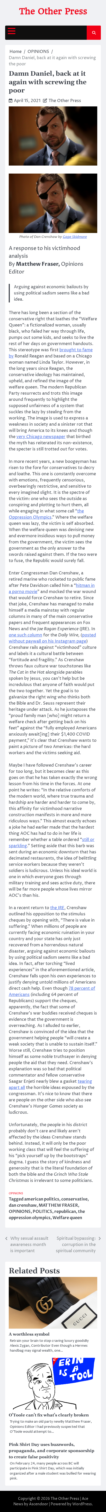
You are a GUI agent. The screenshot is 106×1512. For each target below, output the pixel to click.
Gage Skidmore (75, 237)
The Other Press (53, 11)
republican (65, 1211)
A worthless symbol (29, 1334)
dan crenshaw (23, 1205)
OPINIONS (16, 1193)
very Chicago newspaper (40, 437)
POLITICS (42, 1211)
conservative (74, 1199)
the (57, 908)
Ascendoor (38, 1504)
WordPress (82, 1504)
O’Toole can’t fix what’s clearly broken (49, 1415)
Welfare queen (67, 1218)
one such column (25, 635)
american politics (41, 1199)
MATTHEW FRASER (58, 1205)
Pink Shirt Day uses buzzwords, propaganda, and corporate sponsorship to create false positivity (51, 1451)
